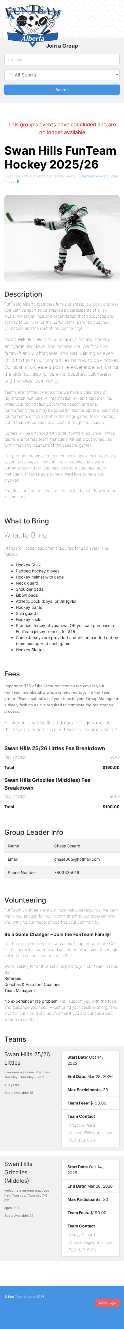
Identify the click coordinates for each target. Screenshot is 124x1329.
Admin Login (107, 1303)
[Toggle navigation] (112, 13)
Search (62, 89)
